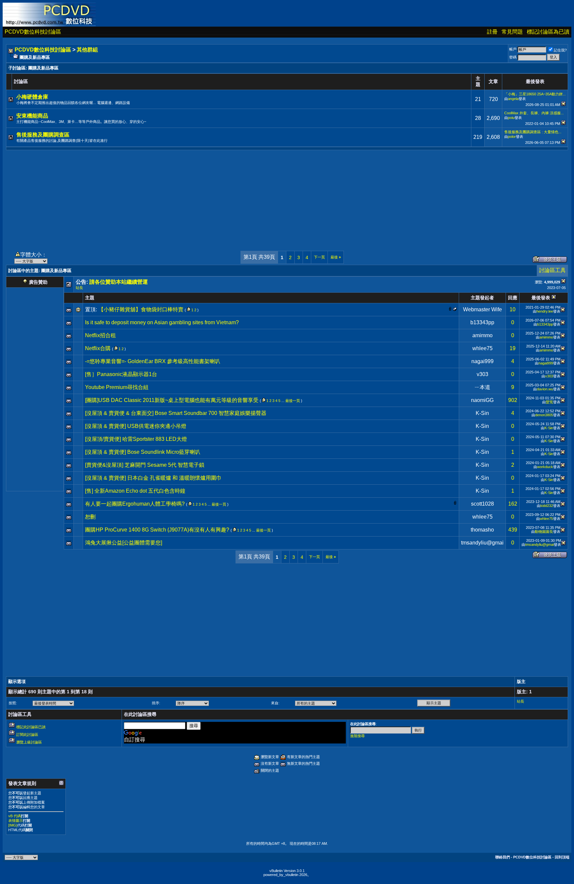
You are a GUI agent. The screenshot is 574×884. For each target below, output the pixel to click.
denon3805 (544, 415)
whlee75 (482, 348)
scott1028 (482, 504)
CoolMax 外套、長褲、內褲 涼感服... (534, 113)
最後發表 (540, 297)
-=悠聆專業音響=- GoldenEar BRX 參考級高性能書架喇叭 (152, 361)
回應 (512, 297)
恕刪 (90, 517)
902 (512, 400)
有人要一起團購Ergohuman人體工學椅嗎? (135, 504)
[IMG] (12, 825)
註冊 (492, 32)
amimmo (482, 335)
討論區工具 (552, 270)
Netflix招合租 (100, 335)
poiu (511, 118)
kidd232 (546, 506)
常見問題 (512, 32)
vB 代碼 (14, 816)
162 (512, 504)
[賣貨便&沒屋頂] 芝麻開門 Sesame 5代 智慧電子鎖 (144, 465)
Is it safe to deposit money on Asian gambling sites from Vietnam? (162, 322)
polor (512, 137)
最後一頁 (292, 401)
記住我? (560, 50)
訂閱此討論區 (27, 735)
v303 (482, 374)
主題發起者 (482, 297)
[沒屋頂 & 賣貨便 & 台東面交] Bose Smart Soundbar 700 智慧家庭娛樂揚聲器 (175, 413)
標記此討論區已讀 (31, 727)
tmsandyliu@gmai (482, 542)
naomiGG (482, 400)
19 (513, 348)
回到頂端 (562, 857)
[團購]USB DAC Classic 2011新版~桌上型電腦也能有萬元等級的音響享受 (171, 400)
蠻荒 (549, 402)
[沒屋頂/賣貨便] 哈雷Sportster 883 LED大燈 (136, 439)
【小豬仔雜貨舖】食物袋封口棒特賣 (140, 309)
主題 (89, 297)
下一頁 (319, 257)
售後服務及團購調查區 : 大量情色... (532, 132)
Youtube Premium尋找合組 (116, 387)
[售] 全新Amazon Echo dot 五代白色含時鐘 (135, 491)
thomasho (482, 530)
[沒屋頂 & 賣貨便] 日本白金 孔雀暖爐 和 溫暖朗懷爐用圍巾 (153, 478)
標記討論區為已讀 (548, 32)
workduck (545, 467)
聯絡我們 (502, 857)
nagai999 (482, 361)
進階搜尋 (357, 736)
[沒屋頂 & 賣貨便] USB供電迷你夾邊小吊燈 (135, 426)
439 (512, 530)
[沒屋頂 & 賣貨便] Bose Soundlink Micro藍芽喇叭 (142, 452)
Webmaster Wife (482, 309)
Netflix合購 (98, 348)
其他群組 (87, 49)
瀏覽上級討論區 (29, 742)
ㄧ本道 (482, 387)
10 (513, 309)
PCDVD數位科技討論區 (33, 32)
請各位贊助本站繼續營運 (118, 282)
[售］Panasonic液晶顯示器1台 (121, 374)
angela (513, 99)
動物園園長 (544, 532)
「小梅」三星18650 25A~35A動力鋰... (535, 94)
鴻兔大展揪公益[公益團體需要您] (123, 542)
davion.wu (545, 389)
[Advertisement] (287, 196)
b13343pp (482, 322)
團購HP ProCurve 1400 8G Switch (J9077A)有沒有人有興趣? (157, 530)
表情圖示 (15, 821)
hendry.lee (544, 311)
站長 (79, 288)
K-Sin (482, 413)
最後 (336, 257)
